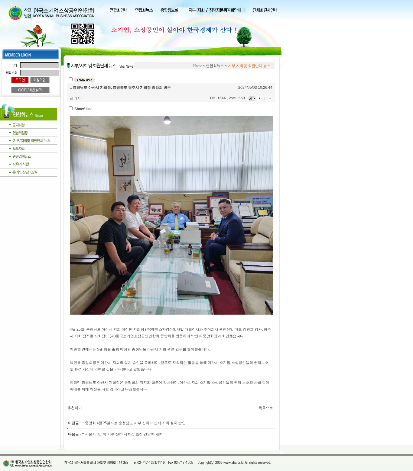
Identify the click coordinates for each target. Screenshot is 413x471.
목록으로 (266, 408)
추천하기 (74, 408)
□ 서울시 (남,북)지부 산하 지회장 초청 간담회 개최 (122, 434)
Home (197, 66)
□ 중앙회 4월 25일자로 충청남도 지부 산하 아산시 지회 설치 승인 (134, 423)
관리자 (75, 98)
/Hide (83, 109)
